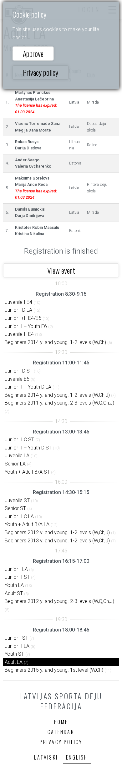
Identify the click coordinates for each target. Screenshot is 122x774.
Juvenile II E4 (19, 334)
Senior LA (15, 464)
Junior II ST (17, 577)
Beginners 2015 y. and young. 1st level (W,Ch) (54, 670)
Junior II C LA (19, 516)
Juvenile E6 (17, 379)
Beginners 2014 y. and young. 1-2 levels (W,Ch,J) (57, 395)
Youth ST (14, 654)
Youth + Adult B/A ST (27, 472)
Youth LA (14, 585)
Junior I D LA (18, 310)
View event (61, 270)
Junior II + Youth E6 (26, 326)
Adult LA (14, 662)
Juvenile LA (17, 456)
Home (61, 722)
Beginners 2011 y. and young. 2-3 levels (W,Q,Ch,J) (59, 403)
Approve (33, 53)
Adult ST (14, 593)
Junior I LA (16, 569)
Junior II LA (17, 646)
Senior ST (15, 508)
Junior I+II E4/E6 (23, 318)
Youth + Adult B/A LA (27, 524)
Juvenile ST (17, 500)
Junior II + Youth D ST (28, 448)
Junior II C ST (19, 440)
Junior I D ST (19, 371)
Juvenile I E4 (18, 302)
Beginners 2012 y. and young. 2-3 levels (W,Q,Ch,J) (59, 601)
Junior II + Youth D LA (28, 387)
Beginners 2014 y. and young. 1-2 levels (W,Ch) (55, 342)
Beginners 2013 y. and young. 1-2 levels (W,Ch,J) (57, 541)
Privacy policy (40, 72)
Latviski (46, 757)
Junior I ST (16, 638)
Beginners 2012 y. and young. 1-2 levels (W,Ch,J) (57, 532)
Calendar (61, 732)
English (77, 757)
